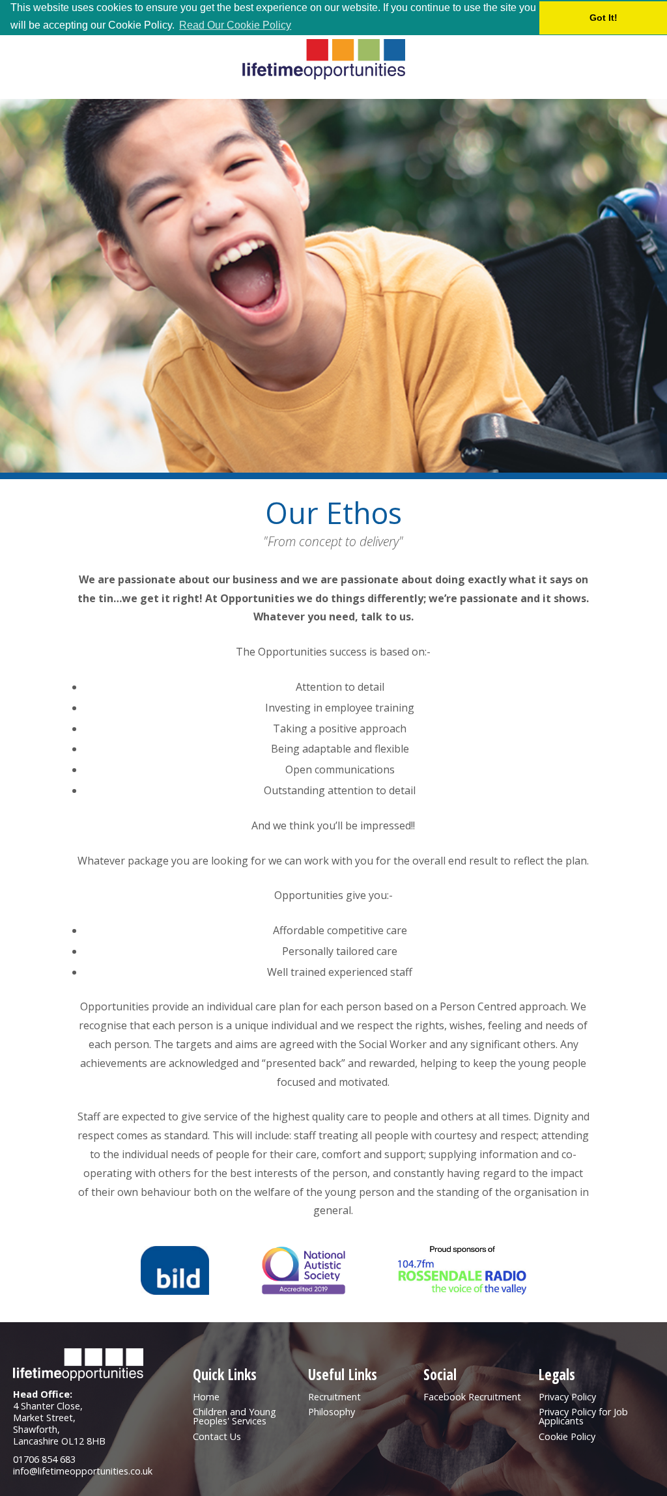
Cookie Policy (567, 1436)
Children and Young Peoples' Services (234, 1416)
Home (206, 1397)
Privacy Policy (567, 1397)
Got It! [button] (603, 17)
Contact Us (217, 1436)
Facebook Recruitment (472, 1397)
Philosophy (331, 1412)
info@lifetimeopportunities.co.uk (82, 1471)
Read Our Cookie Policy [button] (235, 25)
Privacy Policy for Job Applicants (583, 1416)
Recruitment (334, 1397)
